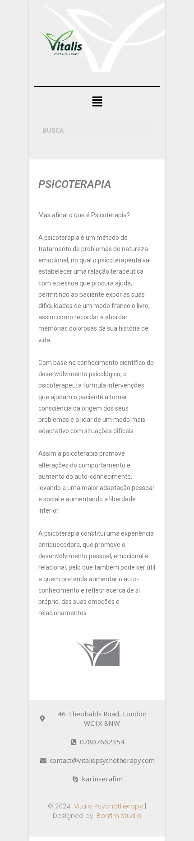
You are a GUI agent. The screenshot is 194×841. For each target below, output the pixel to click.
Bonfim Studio (119, 815)
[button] (97, 102)
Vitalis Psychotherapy (108, 806)
